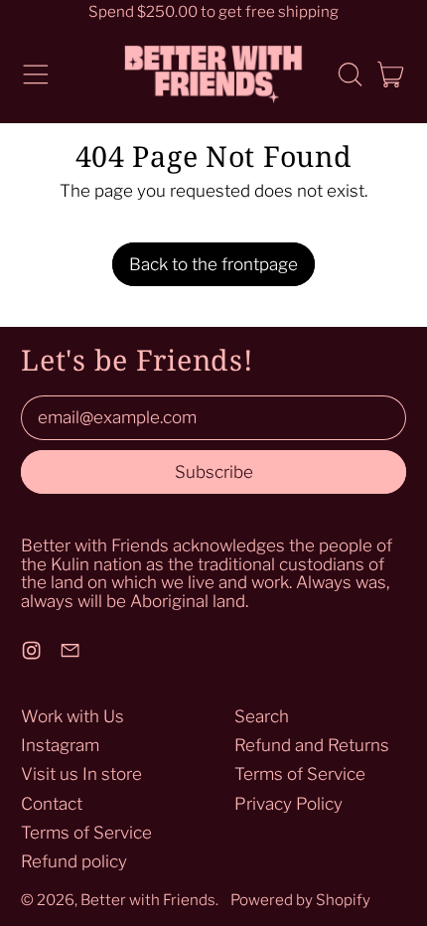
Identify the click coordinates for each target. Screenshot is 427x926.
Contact (51, 804)
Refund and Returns (311, 745)
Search (261, 716)
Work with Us (72, 716)
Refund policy (74, 861)
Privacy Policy (288, 804)
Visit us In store (81, 774)
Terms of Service (86, 833)
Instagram (60, 745)
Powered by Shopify (300, 899)
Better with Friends (147, 899)
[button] (349, 74)
